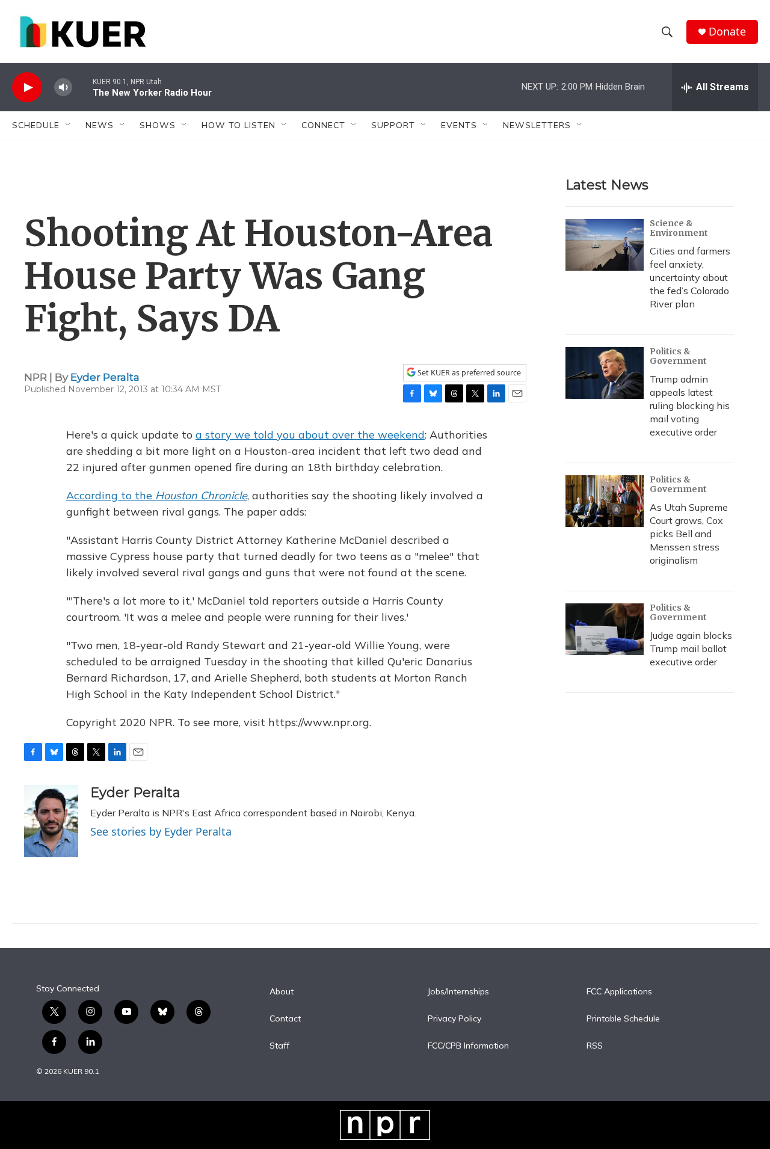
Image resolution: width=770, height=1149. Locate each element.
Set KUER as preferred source (468, 373)
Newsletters (537, 125)
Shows (158, 125)
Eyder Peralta (105, 377)
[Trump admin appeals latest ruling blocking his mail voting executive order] (604, 373)
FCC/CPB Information (468, 1046)
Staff (279, 1046)
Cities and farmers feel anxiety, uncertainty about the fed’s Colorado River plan (690, 277)
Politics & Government (678, 356)
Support (393, 125)
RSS (595, 1046)
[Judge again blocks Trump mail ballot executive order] (604, 629)
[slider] (82, 87)
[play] (27, 87)
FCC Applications (619, 992)
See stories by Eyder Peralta (161, 831)
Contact (285, 1019)
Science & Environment (679, 228)
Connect (323, 125)
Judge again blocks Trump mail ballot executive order (691, 648)
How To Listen (239, 125)
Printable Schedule (623, 1019)
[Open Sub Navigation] (68, 125)
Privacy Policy (454, 1019)
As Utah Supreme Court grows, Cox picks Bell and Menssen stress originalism (689, 533)
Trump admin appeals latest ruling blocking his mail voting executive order (690, 405)
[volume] (63, 87)
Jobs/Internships (458, 992)
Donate (727, 31)
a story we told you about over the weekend (310, 435)
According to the (156, 495)
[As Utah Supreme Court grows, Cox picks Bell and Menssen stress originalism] (604, 501)
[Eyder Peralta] (51, 821)
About (282, 992)
